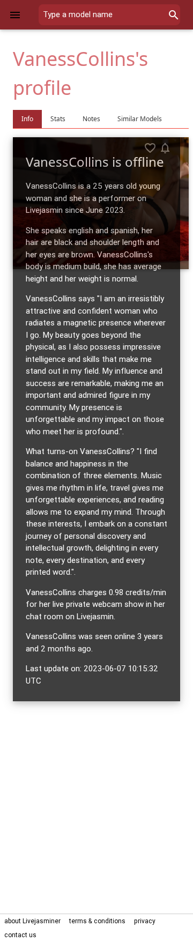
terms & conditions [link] (97, 921)
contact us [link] (20, 935)
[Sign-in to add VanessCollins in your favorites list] (150, 148)
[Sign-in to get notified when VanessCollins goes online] (165, 148)
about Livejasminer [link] (32, 921)
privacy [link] (144, 921)
